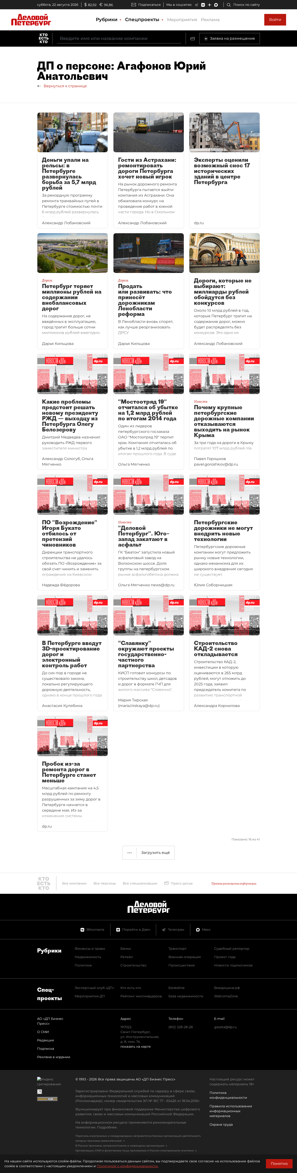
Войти (275, 19)
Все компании (74, 883)
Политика (83, 965)
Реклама (210, 19)
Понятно (279, 1163)
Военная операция (184, 957)
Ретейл (126, 957)
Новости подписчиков (233, 965)
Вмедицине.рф (227, 988)
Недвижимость (88, 957)
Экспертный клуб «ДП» (94, 988)
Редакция (45, 1040)
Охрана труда (221, 1124)
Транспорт (177, 948)
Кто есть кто (130, 988)
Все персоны (105, 883)
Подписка (45, 1049)
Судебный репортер (231, 948)
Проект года (225, 957)
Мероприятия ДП (90, 996)
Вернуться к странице (65, 86)
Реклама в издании (53, 1057)
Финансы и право (90, 948)
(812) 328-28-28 (180, 1027)
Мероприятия (182, 19)
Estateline (176, 988)
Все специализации (140, 883)
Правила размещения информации (233, 883)
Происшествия (181, 965)
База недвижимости (185, 996)
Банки (125, 948)
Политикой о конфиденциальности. (127, 1166)
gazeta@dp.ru (225, 1027)
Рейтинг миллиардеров (141, 996)
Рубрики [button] (107, 19)
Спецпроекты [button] (143, 19)
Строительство (133, 965)
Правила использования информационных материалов (231, 1111)
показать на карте (135, 1046)
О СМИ (43, 1032)
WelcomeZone (226, 996)
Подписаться (149, 5)
